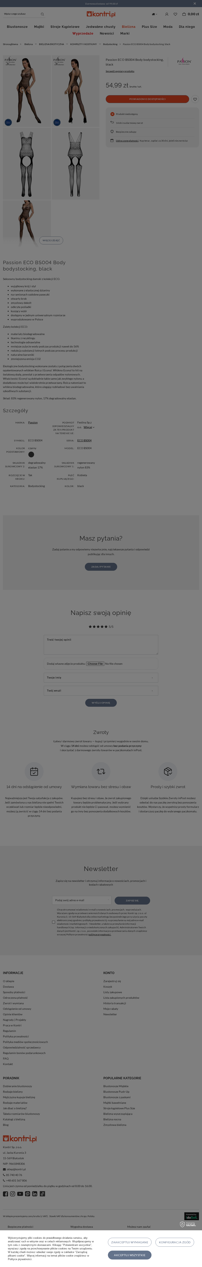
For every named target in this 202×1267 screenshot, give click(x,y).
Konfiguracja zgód (175, 1242)
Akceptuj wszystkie (129, 1255)
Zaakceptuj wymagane (129, 1242)
